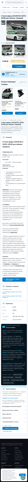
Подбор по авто (6, 7)
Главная (4, 12)
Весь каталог (4, 459)
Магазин (9, 12)
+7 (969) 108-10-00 (7, 431)
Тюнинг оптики (18, 459)
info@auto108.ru (18, 467)
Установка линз (18, 454)
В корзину (19, 66)
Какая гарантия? (6, 414)
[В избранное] (11, 89)
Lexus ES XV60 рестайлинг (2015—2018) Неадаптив (11, 296)
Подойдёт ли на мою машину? (10, 398)
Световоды (3, 456)
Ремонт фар (17, 450)
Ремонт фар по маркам (6, 465)
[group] (7, 101)
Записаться (22, 74)
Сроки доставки (6, 418)
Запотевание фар (19, 456)
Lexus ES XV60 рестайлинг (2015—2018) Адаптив (11, 292)
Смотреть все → (23, 82)
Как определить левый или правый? (11, 406)
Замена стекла (18, 452)
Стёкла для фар (16, 12)
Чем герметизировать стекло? (10, 421)
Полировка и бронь (19, 457)
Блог (2, 467)
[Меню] (2, 2)
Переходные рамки (5, 454)
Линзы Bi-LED (4, 457)
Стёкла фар (15, 7)
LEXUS (22, 12)
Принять (22, 474)
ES (25, 12)
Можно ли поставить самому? (10, 410)
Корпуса (22, 7)
